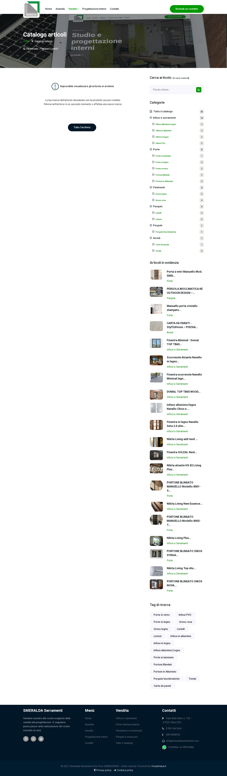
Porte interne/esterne (127, 724)
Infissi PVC (185, 614)
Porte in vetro (162, 614)
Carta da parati (162, 685)
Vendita (89, 730)
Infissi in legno (162, 643)
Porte (177, 149)
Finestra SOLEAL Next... (182, 452)
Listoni (158, 636)
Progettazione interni (94, 8)
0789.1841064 (173, 728)
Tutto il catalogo (178, 111)
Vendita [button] (72, 8)
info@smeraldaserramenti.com (182, 740)
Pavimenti (177, 187)
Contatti (114, 8)
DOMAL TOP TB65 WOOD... (184, 391)
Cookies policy (125, 770)
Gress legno (161, 628)
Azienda (60, 8)
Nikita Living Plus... (179, 538)
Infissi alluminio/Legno (167, 650)
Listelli (181, 628)
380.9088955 (172, 734)
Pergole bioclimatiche (167, 678)
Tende (192, 678)
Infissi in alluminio (180, 636)
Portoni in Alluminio (165, 671)
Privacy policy (103, 770)
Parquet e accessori (127, 736)
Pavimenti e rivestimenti (129, 730)
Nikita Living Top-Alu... (181, 568)
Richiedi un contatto (187, 8)
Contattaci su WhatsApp (180, 747)
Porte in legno (162, 621)
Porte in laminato (164, 657)
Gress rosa (185, 621)
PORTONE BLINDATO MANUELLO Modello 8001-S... (184, 486)
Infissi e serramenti (178, 117)
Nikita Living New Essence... (184, 503)
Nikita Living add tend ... (182, 439)
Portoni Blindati (163, 664)
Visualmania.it (158, 766)
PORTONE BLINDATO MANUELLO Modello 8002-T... (184, 520)
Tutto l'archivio (82, 127)
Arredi (177, 238)
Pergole (177, 225)
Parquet (177, 206)
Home (48, 8)
